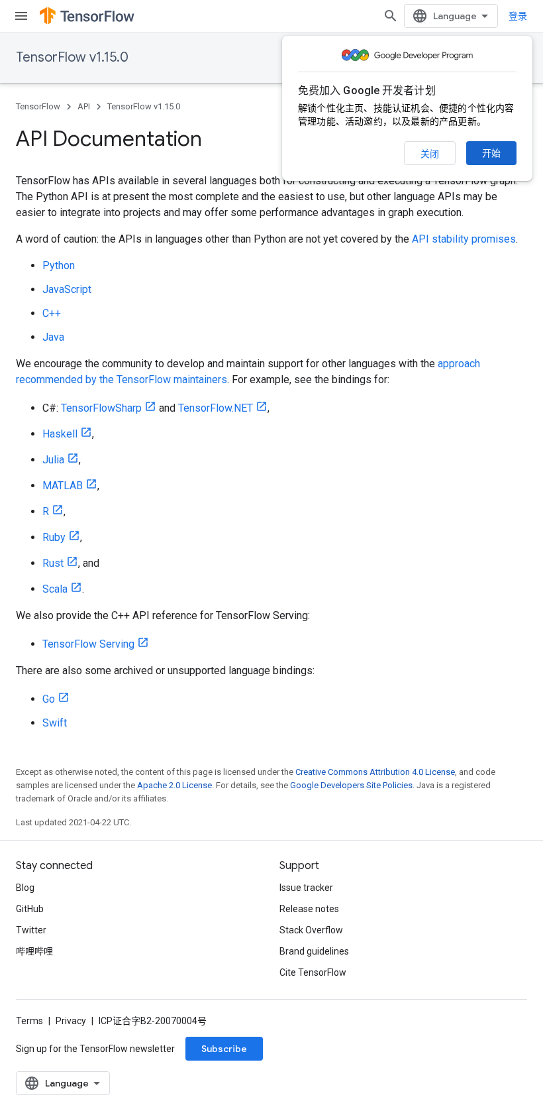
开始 (491, 153)
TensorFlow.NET (215, 408)
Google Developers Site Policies (351, 785)
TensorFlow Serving (88, 644)
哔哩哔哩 (34, 951)
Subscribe (224, 1049)
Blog (25, 887)
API (83, 106)
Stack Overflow (311, 930)
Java (53, 337)
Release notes (309, 909)
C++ (51, 313)
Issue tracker (306, 887)
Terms (29, 1021)
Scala (55, 589)
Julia (53, 459)
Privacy (71, 1021)
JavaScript (66, 289)
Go (48, 699)
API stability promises (464, 239)
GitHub (30, 909)
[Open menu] (21, 16)
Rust (53, 563)
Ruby (54, 537)
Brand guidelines (314, 951)
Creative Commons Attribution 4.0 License (375, 772)
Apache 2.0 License (174, 785)
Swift (54, 723)
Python (58, 265)
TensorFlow (38, 106)
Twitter (31, 930)
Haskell (59, 434)
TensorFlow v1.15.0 (72, 57)
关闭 (429, 154)
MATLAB (62, 485)
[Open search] (391, 16)
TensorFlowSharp (101, 408)
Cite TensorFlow (312, 972)
